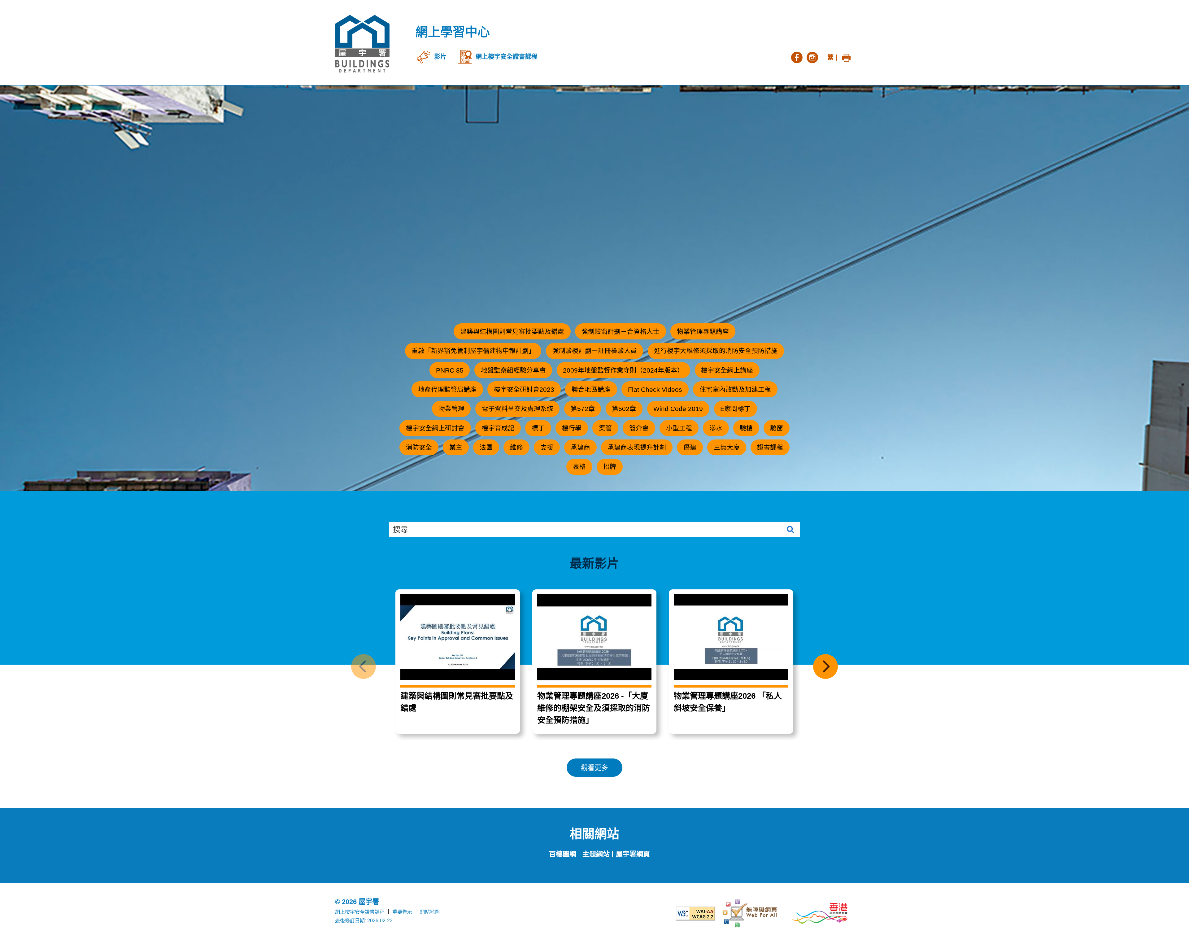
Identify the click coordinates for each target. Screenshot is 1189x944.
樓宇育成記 (498, 428)
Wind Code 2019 (678, 408)
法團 (486, 447)
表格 (579, 466)
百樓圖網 (562, 854)
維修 (516, 447)
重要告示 (402, 912)
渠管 (605, 428)
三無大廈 (727, 447)
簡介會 (639, 428)
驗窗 (776, 428)
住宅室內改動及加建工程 (735, 389)
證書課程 (770, 447)
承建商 (580, 447)
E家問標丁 (735, 408)
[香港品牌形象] (820, 913)
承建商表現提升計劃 (637, 447)
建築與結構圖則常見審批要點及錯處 (512, 331)
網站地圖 (430, 912)
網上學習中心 (453, 32)
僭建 (689, 447)
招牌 (609, 466)
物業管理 (451, 408)
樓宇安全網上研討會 (435, 428)
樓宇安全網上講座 (727, 370)
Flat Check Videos (655, 389)
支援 (546, 447)
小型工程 (679, 428)
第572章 (583, 408)
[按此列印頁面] (846, 56)
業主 (455, 447)
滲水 (715, 428)
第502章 (624, 408)
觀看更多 (594, 767)
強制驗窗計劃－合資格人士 (620, 331)
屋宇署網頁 (633, 854)
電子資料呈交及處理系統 (517, 408)
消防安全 (419, 447)
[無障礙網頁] (750, 913)
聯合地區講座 (591, 389)
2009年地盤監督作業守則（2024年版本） (623, 370)
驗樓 (746, 428)
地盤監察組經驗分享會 (513, 370)
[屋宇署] (362, 43)
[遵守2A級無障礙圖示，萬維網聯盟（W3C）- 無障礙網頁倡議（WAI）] (681, 913)
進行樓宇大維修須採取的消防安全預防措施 (715, 350)
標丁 (538, 428)
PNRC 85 (450, 370)
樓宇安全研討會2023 (524, 389)
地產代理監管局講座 (447, 389)
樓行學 (571, 428)
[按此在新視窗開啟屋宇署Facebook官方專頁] (796, 56)
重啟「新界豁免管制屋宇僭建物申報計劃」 (473, 350)
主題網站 (596, 854)
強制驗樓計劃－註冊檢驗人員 (594, 350)
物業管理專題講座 (703, 331)
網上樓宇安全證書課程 (360, 912)
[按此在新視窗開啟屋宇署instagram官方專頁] (812, 56)
